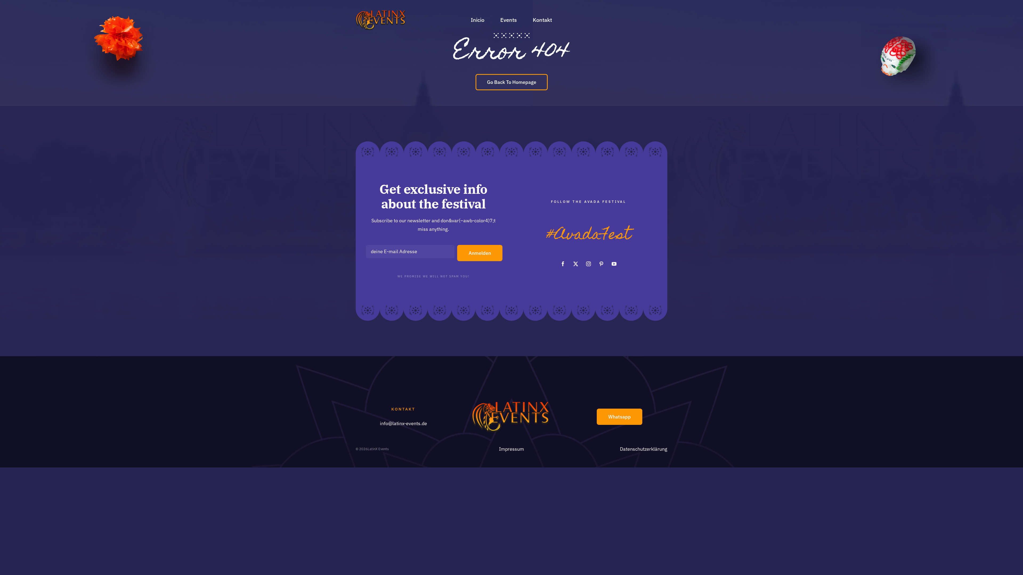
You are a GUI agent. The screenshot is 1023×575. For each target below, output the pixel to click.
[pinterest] (601, 264)
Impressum (511, 449)
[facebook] (563, 264)
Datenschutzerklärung (643, 449)
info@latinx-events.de (403, 423)
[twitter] (576, 264)
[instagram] (588, 264)
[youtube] (614, 264)
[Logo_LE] (381, 12)
